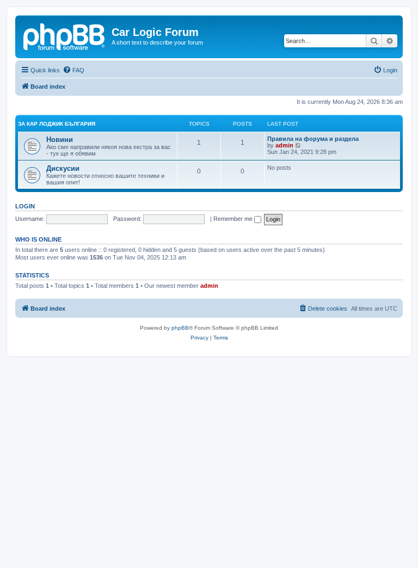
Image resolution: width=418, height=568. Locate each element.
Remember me (233, 218)
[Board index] (65, 35)
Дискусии (62, 168)
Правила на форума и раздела (313, 138)
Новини (59, 139)
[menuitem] (73, 70)
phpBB (180, 328)
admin (284, 145)
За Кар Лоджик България (56, 124)
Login (25, 206)
